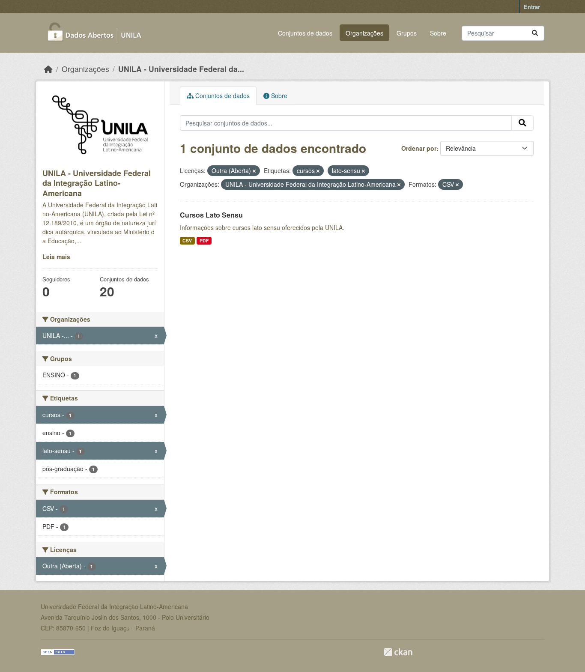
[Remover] (254, 170)
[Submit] (534, 33)
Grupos (407, 33)
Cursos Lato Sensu (211, 215)
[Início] (48, 68)
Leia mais (56, 256)
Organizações (364, 33)
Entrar (532, 7)
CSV (187, 240)
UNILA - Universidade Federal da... (181, 68)
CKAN (397, 652)
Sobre (438, 33)
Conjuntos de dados (305, 33)
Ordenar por (418, 148)
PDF (204, 240)
